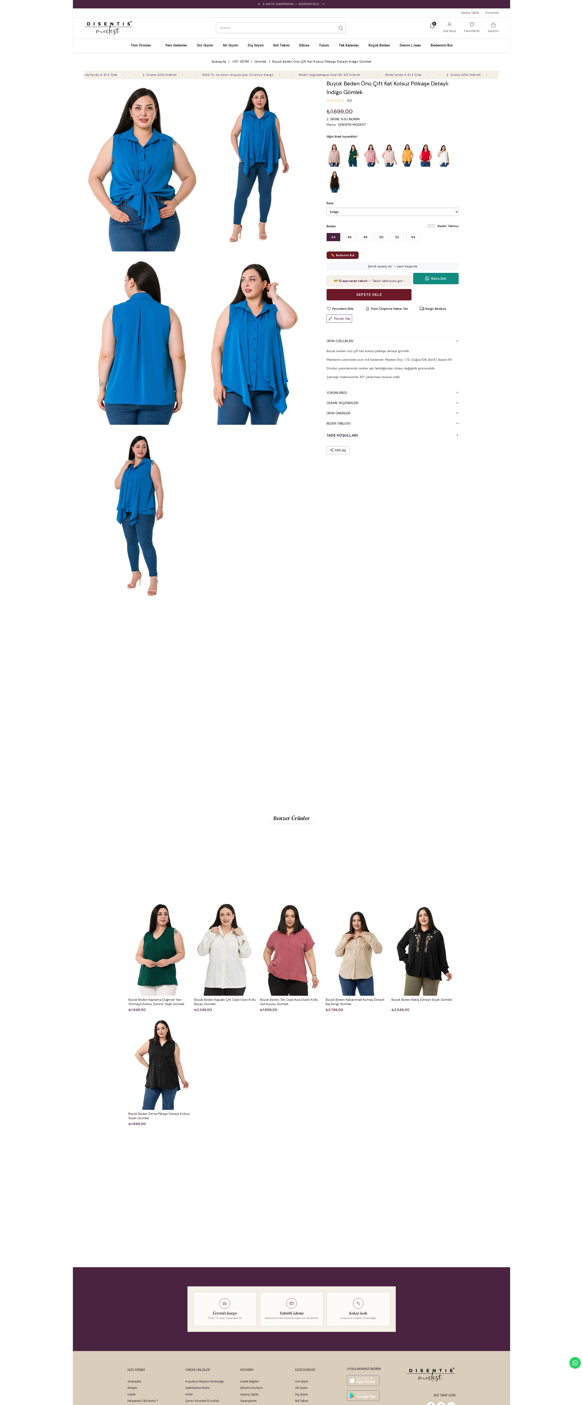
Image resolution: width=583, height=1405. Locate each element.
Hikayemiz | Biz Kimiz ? (143, 1401)
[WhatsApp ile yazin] (575, 1363)
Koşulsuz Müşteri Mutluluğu (204, 1381)
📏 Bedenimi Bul (342, 255)
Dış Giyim (301, 1394)
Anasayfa (134, 1381)
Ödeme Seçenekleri (342, 403)
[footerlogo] (431, 1374)
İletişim (132, 1388)
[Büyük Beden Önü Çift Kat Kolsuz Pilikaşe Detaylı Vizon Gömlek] (335, 155)
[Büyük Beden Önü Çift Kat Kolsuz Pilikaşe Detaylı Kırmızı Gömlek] (426, 155)
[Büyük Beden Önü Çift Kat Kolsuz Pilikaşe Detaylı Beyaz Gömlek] (444, 155)
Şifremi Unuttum (251, 1388)
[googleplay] (363, 1395)
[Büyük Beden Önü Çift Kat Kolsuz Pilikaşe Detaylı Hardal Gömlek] (407, 155)
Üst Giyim (301, 1381)
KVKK (189, 1394)
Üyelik (132, 1394)
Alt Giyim (301, 1388)
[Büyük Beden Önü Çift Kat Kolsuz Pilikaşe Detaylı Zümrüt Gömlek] (353, 155)
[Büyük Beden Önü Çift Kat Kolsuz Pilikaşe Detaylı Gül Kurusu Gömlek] (371, 155)
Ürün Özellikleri (340, 341)
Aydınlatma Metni (197, 1388)
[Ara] (340, 28)
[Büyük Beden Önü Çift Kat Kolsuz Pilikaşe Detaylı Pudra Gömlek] (389, 155)
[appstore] (363, 1380)
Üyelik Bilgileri (249, 1381)
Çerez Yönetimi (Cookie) (202, 1401)
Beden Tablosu (448, 226)
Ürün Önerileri (338, 413)
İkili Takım (301, 1401)
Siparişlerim (248, 1401)
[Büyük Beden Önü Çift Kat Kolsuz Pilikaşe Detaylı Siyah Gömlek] (335, 181)
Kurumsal (492, 13)
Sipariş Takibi (470, 13)
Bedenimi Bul (442, 45)
